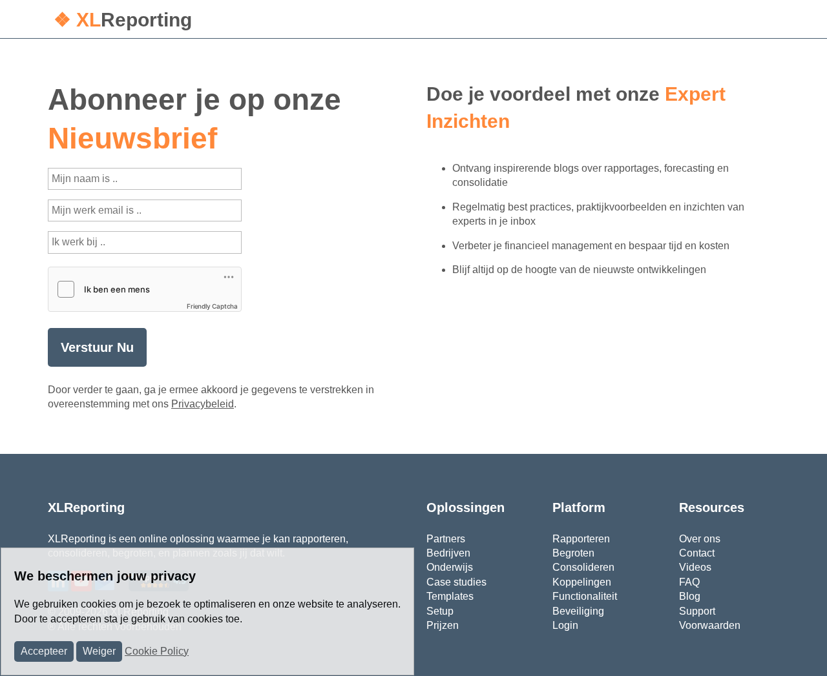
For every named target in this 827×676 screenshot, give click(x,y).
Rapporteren (581, 538)
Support (697, 611)
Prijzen (442, 625)
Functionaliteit (584, 596)
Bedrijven (448, 553)
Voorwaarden (709, 625)
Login (565, 625)
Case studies (456, 582)
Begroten (573, 553)
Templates (450, 596)
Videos (695, 567)
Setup (440, 611)
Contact (697, 553)
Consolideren (583, 567)
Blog (689, 596)
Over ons (699, 538)
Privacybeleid (202, 403)
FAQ (689, 582)
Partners (445, 538)
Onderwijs (449, 567)
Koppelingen (581, 582)
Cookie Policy (157, 651)
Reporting (123, 19)
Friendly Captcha (212, 306)
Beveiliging (578, 611)
